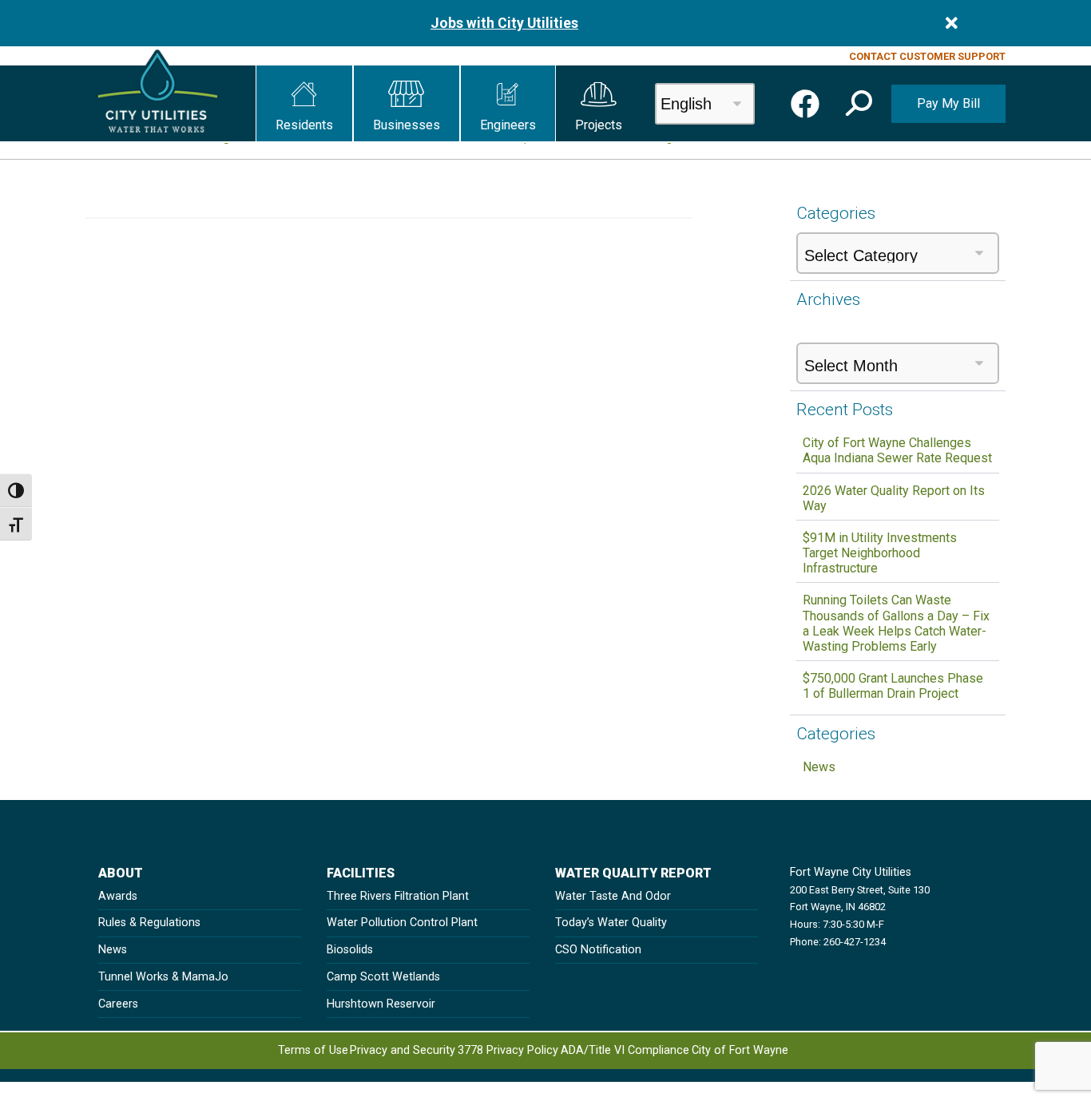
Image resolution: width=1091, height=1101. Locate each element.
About (120, 873)
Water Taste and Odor (613, 896)
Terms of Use (313, 1050)
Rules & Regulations (149, 922)
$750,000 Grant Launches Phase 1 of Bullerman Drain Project (893, 686)
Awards (117, 896)
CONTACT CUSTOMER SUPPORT (927, 56)
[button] (304, 103)
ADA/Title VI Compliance (625, 1050)
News (819, 766)
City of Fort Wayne (740, 1050)
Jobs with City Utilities (504, 23)
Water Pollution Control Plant (402, 922)
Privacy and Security (402, 1050)
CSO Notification (598, 949)
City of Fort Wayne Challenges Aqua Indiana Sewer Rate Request (897, 450)
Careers (118, 1004)
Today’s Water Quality (611, 922)
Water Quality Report (633, 873)
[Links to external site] (805, 103)
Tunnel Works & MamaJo (163, 977)
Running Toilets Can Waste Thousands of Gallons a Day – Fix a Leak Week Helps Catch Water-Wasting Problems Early (896, 623)
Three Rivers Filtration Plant (398, 896)
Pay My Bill (948, 103)
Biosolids (350, 949)
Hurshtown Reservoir (381, 1004)
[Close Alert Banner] (951, 23)
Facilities (361, 873)
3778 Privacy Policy (508, 1050)
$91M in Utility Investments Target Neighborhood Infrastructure (880, 553)
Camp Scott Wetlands (383, 977)
